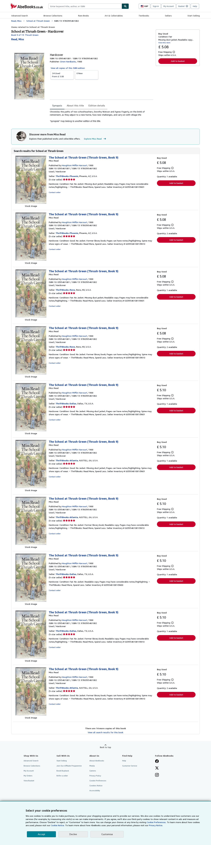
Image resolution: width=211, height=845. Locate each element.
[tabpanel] (101, 116)
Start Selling (194, 15)
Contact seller (55, 192)
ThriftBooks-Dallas (66, 403)
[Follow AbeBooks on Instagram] (157, 775)
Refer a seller (62, 775)
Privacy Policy (95, 775)
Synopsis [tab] (57, 105)
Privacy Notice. (156, 825)
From (58, 75)
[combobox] (85, 6)
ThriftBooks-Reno (65, 289)
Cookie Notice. (58, 825)
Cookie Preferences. (156, 822)
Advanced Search (19, 15)
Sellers (168, 15)
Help (195, 6)
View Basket (29, 780)
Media (92, 766)
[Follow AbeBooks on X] (157, 768)
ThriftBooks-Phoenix (67, 176)
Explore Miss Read (93, 138)
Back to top (105, 747)
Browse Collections (53, 15)
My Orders (28, 775)
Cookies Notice (95, 785)
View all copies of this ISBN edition (68, 68)
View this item (164, 42)
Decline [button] (73, 834)
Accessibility (94, 790)
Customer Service (129, 766)
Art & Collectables (114, 15)
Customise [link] (107, 834)
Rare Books (83, 15)
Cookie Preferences (97, 780)
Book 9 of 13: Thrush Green (24, 35)
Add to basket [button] (178, 61)
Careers (92, 771)
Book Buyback (63, 771)
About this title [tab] (75, 105)
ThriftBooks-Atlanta (67, 460)
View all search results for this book (105, 732)
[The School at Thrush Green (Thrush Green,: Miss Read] (30, 203)
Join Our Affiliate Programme (69, 766)
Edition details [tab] (97, 105)
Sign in (156, 6)
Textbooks (144, 15)
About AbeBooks (96, 760)
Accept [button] (41, 834)
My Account (168, 6)
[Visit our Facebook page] (157, 761)
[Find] (125, 6)
